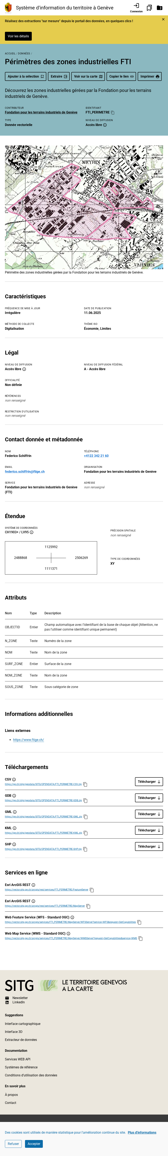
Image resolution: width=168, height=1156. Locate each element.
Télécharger (147, 782)
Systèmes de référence (21, 1067)
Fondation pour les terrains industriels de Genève (41, 112)
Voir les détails (18, 36)
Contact (10, 1103)
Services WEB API (17, 1059)
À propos (11, 1095)
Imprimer (147, 76)
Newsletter (20, 998)
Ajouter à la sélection (23, 76)
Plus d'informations (142, 1132)
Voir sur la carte (86, 76)
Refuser (13, 1144)
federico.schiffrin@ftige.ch (25, 472)
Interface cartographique (22, 1024)
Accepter (34, 1144)
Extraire (56, 76)
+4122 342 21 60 (96, 456)
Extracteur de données (21, 1040)
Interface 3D (14, 1032)
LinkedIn (18, 1002)
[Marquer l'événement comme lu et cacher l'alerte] (163, 19)
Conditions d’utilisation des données (31, 1075)
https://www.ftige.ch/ (28, 740)
